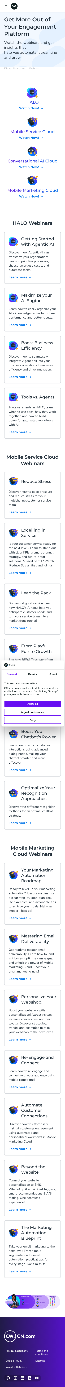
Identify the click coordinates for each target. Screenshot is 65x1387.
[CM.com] (14, 6)
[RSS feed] (29, 1378)
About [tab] (53, 674)
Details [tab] (32, 674)
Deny (32, 720)
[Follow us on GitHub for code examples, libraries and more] (8, 1378)
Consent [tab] (12, 674)
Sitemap (40, 1361)
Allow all (32, 703)
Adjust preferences (32, 712)
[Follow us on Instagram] (15, 1378)
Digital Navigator (14, 68)
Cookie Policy (14, 1361)
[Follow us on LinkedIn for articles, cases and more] (22, 1378)
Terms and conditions (41, 1352)
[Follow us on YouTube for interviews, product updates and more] (36, 1378)
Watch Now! (29, 108)
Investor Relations (17, 1367)
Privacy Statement (16, 1351)
